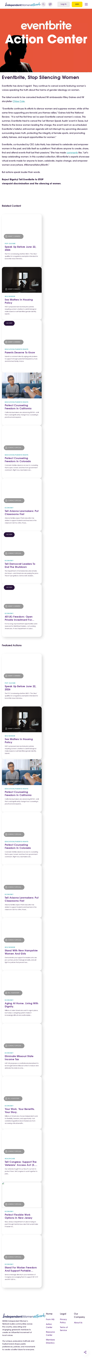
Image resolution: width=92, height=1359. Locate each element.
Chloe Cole (19, 102)
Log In (63, 4)
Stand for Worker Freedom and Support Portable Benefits (21, 1271)
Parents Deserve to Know (20, 353)
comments (72, 153)
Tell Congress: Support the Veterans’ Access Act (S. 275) (21, 1165)
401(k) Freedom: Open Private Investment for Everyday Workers (19, 620)
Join (77, 4)
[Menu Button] (86, 4)
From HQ (50, 1320)
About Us (78, 1323)
